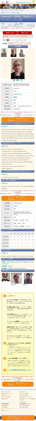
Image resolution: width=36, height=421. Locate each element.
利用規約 (5, 407)
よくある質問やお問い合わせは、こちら (20, 370)
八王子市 (22, 9)
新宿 (8, 261)
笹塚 (16, 268)
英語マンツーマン (5, 9)
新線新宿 (10, 268)
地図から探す (24, 32)
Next (32, 274)
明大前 (13, 261)
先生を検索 (18, 46)
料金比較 (5, 398)
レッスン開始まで (7, 397)
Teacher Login (28, 2)
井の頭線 (13, 12)
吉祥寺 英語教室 (19, 23)
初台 (19, 268)
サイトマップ (6, 410)
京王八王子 (6, 263)
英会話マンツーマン (7, 393)
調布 (17, 261)
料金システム (6, 395)
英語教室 (3, 12)
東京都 (16, 9)
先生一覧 (12, 9)
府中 (21, 261)
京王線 (3, 261)
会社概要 (5, 405)
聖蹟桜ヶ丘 (26, 261)
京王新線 (4, 268)
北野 (32, 261)
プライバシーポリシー (8, 408)
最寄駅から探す (10, 32)
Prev (3, 274)
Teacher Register (20, 2)
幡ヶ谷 (24, 268)
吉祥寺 (18, 12)
